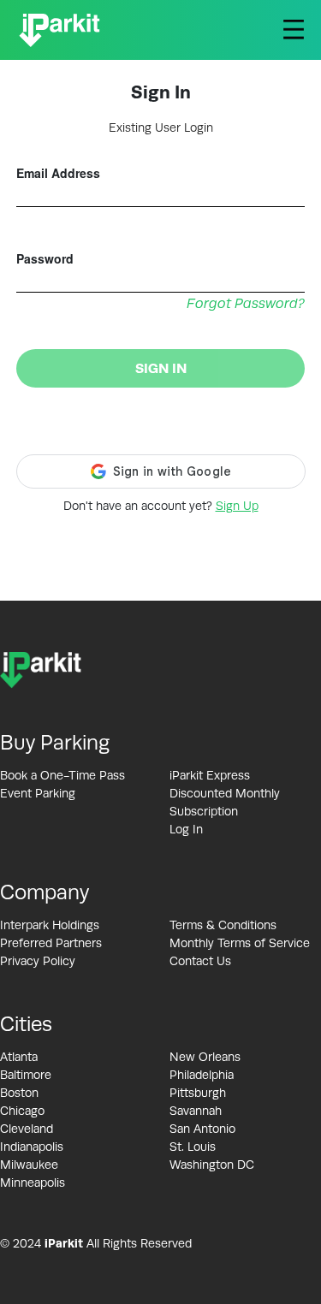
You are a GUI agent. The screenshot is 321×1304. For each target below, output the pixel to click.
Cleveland (26, 1128)
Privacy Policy (37, 961)
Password (45, 258)
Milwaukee (29, 1164)
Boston (19, 1093)
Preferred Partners (51, 943)
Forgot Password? (246, 303)
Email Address (58, 172)
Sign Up (237, 506)
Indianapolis (31, 1146)
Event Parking (37, 793)
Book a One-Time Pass (62, 775)
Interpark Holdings (49, 925)
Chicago (22, 1110)
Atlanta (19, 1057)
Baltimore (25, 1075)
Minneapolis (32, 1182)
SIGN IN (161, 368)
